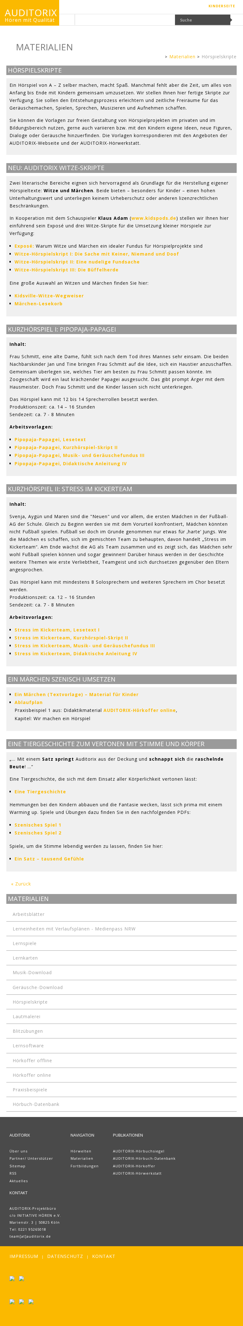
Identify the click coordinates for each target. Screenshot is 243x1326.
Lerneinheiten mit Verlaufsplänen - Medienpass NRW (74, 929)
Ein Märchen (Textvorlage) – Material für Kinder (77, 694)
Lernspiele (25, 943)
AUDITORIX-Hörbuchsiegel (139, 1151)
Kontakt (103, 1256)
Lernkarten (25, 958)
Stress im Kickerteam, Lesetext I (57, 630)
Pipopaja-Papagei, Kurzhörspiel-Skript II (66, 447)
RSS (12, 1173)
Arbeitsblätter (29, 914)
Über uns (18, 1151)
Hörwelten (81, 1151)
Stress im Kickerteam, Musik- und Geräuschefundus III (85, 646)
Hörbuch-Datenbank (36, 1104)
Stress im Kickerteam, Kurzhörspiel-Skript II (71, 638)
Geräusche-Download (38, 987)
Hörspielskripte (219, 57)
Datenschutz (65, 1256)
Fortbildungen (85, 1166)
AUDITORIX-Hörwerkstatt (137, 1173)
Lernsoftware (28, 1046)
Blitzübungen (28, 1031)
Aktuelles (18, 1180)
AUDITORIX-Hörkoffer (134, 1166)
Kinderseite (222, 5)
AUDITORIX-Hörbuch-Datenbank (144, 1158)
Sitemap (17, 1166)
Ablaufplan (29, 702)
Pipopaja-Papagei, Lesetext (50, 439)
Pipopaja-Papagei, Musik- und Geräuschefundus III (80, 455)
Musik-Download (32, 972)
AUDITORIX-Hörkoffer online (139, 710)
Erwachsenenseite (160, 57)
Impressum (23, 1256)
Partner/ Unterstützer (31, 1158)
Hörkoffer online (32, 1075)
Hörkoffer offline (32, 1060)
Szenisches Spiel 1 (38, 825)
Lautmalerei (26, 1016)
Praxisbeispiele (30, 1090)
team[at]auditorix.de (30, 1236)
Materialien (182, 57)
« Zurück (21, 884)
